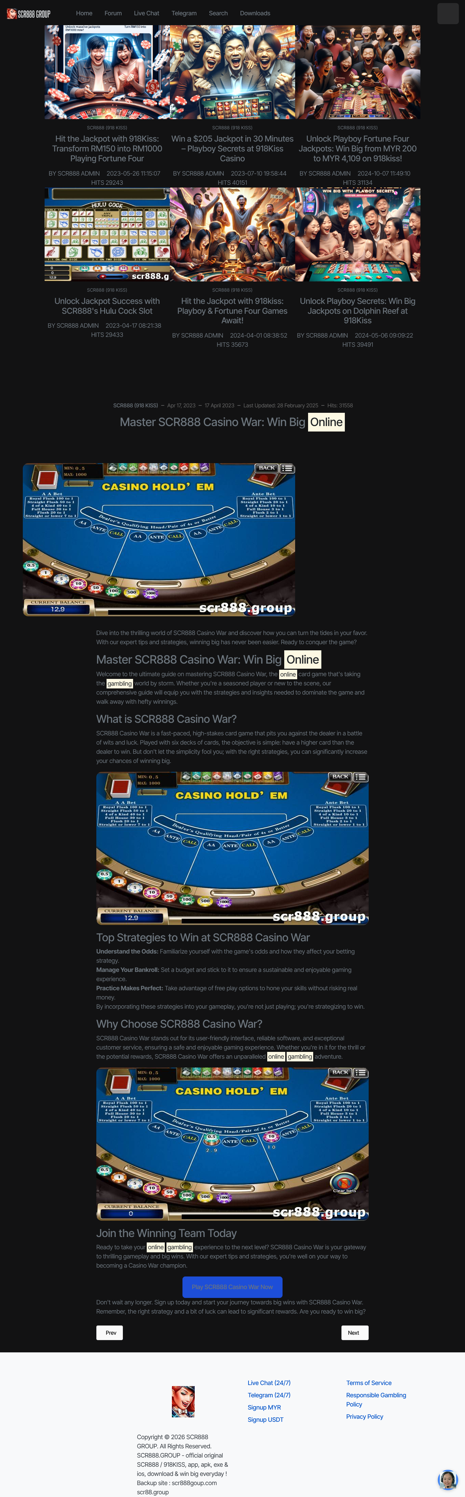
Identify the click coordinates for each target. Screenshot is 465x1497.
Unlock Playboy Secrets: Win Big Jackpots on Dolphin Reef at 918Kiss (357, 311)
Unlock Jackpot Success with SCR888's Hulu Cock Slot (107, 306)
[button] (448, 14)
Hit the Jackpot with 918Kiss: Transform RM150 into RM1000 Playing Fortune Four (107, 148)
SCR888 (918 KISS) (107, 128)
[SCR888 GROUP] (29, 13)
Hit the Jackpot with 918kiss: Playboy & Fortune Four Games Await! (232, 311)
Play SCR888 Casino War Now (232, 1287)
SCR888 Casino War (297, 1247)
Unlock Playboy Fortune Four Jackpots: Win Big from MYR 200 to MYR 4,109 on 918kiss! (358, 148)
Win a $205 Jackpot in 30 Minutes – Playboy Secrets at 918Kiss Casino (232, 148)
